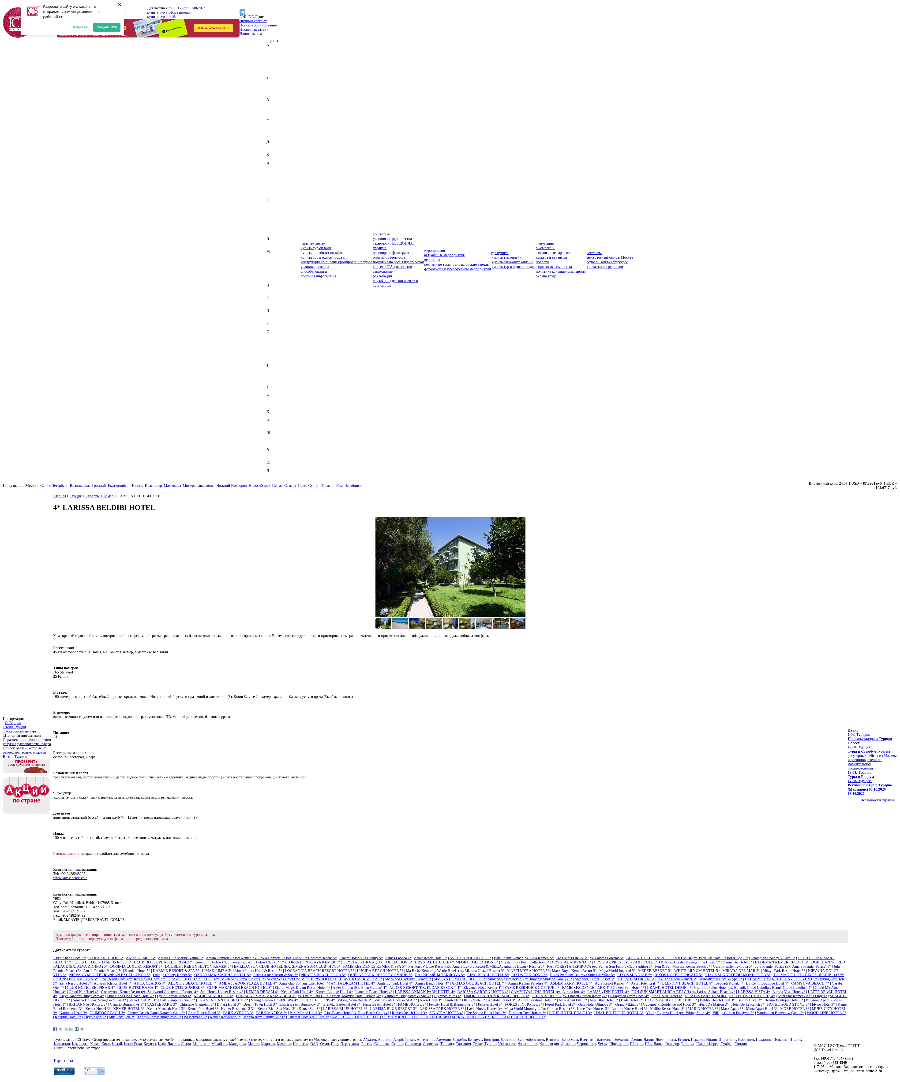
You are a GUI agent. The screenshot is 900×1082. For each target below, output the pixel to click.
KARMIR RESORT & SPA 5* (176, 971)
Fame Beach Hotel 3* (379, 1004)
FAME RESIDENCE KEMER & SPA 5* (374, 966)
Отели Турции (14, 727)
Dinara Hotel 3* (229, 1004)
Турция (272, 382)
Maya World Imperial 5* (617, 971)
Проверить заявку (254, 29)
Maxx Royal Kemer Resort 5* (574, 971)
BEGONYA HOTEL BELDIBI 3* (671, 1000)
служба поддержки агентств (395, 281)
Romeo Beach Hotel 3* (409, 1013)
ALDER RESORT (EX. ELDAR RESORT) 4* (425, 987)
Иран (270, 184)
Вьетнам (273, 117)
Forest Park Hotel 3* (560, 1004)
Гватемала (274, 125)
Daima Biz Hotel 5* (737, 962)
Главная (59, 496)
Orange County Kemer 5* (172, 975)
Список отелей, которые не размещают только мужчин (24, 750)
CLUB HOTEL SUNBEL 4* (183, 987)
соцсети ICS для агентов (392, 267)
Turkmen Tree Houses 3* (527, 1013)
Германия (274, 129)
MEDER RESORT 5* (655, 971)
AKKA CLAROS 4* (150, 983)
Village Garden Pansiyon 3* (733, 1013)
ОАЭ (270, 302)
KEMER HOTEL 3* (129, 1009)
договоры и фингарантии (393, 253)
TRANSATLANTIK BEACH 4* (223, 1000)
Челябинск (353, 485)
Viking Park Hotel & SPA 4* (395, 1000)
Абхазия (272, 49)
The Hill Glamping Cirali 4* (174, 1000)
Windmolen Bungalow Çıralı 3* (780, 1013)
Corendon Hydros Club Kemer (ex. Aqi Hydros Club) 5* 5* (239, 962)
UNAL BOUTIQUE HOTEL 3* (619, 1013)
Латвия (272, 243)
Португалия (275, 319)
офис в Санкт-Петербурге (607, 262)
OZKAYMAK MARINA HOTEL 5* (222, 975)
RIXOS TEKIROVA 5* (529, 975)
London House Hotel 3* (629, 1009)
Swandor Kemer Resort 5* (595, 979)
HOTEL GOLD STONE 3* (788, 1004)
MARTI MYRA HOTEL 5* (528, 971)
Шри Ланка (654, 1044)
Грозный (99, 485)
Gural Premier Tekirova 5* (733, 966)
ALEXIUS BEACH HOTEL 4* (192, 983)
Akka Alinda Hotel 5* (69, 958)
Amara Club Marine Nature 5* (180, 958)
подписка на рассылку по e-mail (398, 262)
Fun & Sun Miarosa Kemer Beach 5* (682, 966)
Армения (273, 74)
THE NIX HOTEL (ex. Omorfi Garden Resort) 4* (569, 996)
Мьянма (272, 281)
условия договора (315, 267)
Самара (290, 485)
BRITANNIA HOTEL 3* (88, 1004)
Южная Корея (277, 466)
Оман (270, 306)
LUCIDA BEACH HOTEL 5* (380, 971)
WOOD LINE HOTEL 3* (826, 1013)
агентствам (381, 234)
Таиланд (273, 370)
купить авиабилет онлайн (321, 253)
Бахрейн (273, 83)
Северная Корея (279, 340)
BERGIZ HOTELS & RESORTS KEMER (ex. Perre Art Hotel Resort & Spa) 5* (687, 958)
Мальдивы (274, 264)
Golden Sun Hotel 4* (628, 987)
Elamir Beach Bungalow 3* (300, 1004)
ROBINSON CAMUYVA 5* (75, 979)
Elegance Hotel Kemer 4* (483, 987)
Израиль (273, 167)
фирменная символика (554, 267)
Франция (273, 407)
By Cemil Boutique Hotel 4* (767, 983)
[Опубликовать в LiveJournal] (60, 1029)
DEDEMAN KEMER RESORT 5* (782, 962)
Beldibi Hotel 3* (749, 1000)
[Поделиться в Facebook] (55, 1029)
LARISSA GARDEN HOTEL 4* (483, 992)
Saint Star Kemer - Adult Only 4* (802, 996)
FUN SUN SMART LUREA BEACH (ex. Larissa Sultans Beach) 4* (683, 992)
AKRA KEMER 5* (141, 958)
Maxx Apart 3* (732, 1009)
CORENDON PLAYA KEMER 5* (313, 962)
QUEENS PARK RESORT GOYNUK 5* (380, 975)
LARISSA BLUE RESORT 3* (393, 1009)
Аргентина (275, 70)
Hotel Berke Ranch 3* (748, 1004)
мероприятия (434, 251)
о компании (545, 243)
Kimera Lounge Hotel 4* (334, 992)
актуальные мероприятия (444, 255)
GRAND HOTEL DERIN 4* (669, 987)
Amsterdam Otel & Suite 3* (464, 1000)
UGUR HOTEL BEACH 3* (570, 1013)
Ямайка (272, 475)
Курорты (93, 496)
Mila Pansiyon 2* (122, 1017)
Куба (270, 230)
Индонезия (275, 176)
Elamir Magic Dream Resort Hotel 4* (302, 987)
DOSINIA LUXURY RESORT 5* (136, 966)
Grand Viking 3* (627, 1004)
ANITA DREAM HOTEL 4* (353, 983)
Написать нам (251, 34)
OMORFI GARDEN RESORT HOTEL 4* (496, 996)
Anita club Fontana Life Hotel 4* (303, 983)
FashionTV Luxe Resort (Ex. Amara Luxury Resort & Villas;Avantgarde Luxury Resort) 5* (476, 966)
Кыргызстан (276, 235)
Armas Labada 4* (398, 958)
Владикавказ (80, 485)
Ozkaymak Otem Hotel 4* (629, 996)
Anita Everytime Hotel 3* (537, 1000)
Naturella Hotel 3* (73, 1013)
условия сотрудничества (392, 239)
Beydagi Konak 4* (729, 983)
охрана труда (546, 276)
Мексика (273, 277)
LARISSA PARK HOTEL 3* (442, 1009)
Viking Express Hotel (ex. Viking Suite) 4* (678, 1013)
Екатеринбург (119, 485)
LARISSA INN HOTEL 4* (608, 992)
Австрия (273, 53)
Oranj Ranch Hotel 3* (204, 1013)
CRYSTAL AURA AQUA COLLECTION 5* (377, 962)
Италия (272, 197)
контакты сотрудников (605, 267)
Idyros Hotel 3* (823, 1004)
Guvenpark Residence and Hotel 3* (669, 1004)
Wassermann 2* (195, 1017)
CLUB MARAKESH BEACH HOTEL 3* (239, 987)
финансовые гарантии (553, 253)
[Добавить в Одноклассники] (66, 1029)
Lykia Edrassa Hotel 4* (174, 996)
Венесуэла (274, 112)
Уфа (339, 485)
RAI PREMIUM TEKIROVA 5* (440, 975)
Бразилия (273, 95)
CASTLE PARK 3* (162, 1004)
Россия (272, 327)
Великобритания (279, 104)
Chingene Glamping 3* (197, 1004)
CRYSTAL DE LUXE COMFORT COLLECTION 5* (456, 962)
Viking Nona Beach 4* (355, 1000)
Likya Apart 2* (95, 1017)
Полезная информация (23, 735)
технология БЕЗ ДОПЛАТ (394, 243)
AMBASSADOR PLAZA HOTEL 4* (248, 983)
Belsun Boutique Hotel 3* (784, 1000)
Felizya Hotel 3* (490, 1004)
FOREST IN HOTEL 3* (523, 1004)
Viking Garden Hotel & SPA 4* (274, 1000)
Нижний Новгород (231, 485)
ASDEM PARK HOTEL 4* (571, 983)
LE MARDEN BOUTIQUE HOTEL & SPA (416, 1017)
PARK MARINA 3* (271, 1013)
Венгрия (273, 108)
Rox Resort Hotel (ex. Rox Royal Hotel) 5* (132, 979)
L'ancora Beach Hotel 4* (373, 992)
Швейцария (275, 437)
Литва (271, 247)
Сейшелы (274, 348)
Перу (270, 315)
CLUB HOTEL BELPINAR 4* (91, 987)
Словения (274, 361)
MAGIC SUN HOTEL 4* (213, 996)
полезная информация (318, 276)
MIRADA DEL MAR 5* (741, 971)
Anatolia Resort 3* (502, 1000)
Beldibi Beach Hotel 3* (717, 1000)
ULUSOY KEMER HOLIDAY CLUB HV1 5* (781, 979)
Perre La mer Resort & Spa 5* (275, 975)
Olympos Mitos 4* (447, 996)
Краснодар (153, 485)
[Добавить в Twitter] (71, 1029)
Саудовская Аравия (281, 336)
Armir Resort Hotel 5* (430, 958)
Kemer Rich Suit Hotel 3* (276, 1009)
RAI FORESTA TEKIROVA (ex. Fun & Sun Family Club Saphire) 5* (599, 966)
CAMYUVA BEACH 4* (810, 983)
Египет (272, 159)
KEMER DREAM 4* (262, 992)
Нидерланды (276, 289)
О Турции (13, 723)
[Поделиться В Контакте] (77, 1029)
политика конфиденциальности (561, 271)
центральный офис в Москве (610, 257)
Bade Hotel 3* (631, 1000)
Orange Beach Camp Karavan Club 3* (156, 1013)
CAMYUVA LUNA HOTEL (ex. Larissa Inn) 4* (548, 992)
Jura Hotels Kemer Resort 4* (221, 992)
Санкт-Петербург (54, 485)
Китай (271, 222)
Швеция (273, 441)
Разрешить (107, 27)
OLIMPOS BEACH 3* (107, 1013)
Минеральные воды (198, 485)
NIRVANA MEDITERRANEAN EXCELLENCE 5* (109, 975)
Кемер (108, 496)
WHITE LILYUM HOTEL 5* (697, 971)
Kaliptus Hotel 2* (68, 1017)
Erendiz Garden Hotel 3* (341, 1004)
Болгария (273, 91)
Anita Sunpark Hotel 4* (395, 983)
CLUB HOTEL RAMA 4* (137, 987)
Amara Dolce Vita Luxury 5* (361, 958)
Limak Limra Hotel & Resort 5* (258, 971)
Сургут (314, 485)
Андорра (273, 66)
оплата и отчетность (389, 257)
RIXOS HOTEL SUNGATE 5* (679, 975)
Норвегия (274, 294)
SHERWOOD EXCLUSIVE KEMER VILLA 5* (344, 979)
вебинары (432, 260)
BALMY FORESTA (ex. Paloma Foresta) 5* (590, 958)
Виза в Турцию (15, 757)
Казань (137, 485)
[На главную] (18, 36)
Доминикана (276, 150)
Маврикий (274, 256)
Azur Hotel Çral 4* (645, 983)
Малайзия (274, 260)
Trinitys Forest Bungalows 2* (159, 1017)
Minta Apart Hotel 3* (762, 1009)
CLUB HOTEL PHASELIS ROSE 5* (102, 962)
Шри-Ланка (275, 445)
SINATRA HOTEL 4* (446, 1013)
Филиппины (276, 399)
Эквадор (273, 454)
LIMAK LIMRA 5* (217, 971)
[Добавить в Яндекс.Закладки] (82, 1029)
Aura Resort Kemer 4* (612, 983)
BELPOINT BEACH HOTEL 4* (687, 983)
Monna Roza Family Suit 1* (264, 1017)
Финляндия (275, 403)
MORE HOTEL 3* (794, 1009)
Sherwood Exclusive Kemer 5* (408, 979)
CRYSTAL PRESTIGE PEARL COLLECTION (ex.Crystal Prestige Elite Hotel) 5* (657, 962)
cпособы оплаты (314, 271)
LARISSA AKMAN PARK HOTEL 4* (425, 992)
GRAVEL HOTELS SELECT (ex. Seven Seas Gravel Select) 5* (216, 979)
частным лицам (312, 243)
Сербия (272, 353)
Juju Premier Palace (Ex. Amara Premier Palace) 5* (793, 966)
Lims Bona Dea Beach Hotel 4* (130, 996)
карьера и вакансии (551, 257)
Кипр (270, 218)
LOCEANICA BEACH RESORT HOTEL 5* (319, 971)
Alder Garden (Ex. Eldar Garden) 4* (360, 987)
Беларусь (273, 87)
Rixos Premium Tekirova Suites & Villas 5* (582, 975)
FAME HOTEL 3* (412, 1004)
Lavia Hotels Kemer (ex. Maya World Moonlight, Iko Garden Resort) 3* (520, 1009)
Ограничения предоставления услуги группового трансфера (27, 742)
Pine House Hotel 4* (667, 996)
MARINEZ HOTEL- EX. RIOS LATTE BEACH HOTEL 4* (498, 1017)
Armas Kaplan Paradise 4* (528, 983)
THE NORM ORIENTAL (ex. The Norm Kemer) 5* (657, 979)
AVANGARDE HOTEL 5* (470, 958)
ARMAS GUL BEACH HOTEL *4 (478, 983)
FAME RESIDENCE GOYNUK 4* (532, 987)
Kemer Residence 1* (225, 1017)
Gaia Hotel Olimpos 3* (595, 1004)
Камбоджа (274, 209)
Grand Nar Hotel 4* (83, 992)
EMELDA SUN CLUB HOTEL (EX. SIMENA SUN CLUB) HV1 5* (287, 966)
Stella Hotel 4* (140, 1000)
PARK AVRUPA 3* (238, 1013)
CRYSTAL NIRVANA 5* (571, 962)
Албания (273, 62)
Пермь (277, 485)
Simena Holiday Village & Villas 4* (99, 1000)
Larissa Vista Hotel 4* (788, 992)
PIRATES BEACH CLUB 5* (323, 975)
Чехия (271, 429)
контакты (594, 253)
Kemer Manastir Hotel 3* (166, 1009)
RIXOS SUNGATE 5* (634, 975)
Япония (272, 479)
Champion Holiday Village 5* (773, 958)
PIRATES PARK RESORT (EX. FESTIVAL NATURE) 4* (730, 996)
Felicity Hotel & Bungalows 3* (452, 1004)
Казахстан (274, 205)
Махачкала (172, 485)
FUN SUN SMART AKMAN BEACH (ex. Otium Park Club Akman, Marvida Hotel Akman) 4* (308, 996)
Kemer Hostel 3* (98, 1009)
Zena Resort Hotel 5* (75, 983)
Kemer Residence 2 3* (238, 1009)
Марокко (273, 273)
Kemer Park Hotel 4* (297, 992)
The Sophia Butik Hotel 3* (486, 1013)
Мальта (272, 268)
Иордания (274, 180)
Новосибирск (259, 485)
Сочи (302, 485)
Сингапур (274, 357)
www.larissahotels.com (70, 878)
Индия (271, 171)
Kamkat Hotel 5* (137, 971)
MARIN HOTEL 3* (703, 1009)
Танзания (273, 374)
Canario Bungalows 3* (127, 1004)
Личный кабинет (253, 21)
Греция (272, 133)
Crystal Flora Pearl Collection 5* (525, 962)
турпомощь (382, 285)
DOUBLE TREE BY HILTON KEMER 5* (198, 966)
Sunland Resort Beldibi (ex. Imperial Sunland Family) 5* (530, 979)
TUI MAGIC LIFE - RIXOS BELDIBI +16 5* (808, 975)
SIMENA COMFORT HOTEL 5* (459, 979)
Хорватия (274, 416)
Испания (273, 192)
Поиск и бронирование (258, 25)
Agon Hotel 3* (431, 1000)
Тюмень (328, 485)
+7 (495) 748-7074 (191, 8)
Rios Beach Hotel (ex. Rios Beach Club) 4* (356, 1013)
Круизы (150, 1044)
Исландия (274, 188)
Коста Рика (275, 226)
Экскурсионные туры (20, 731)
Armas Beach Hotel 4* (432, 983)
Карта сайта (63, 1061)
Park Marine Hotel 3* (306, 1013)
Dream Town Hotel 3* (260, 1004)
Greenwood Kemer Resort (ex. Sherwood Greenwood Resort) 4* (149, 992)
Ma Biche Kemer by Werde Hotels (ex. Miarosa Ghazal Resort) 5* (455, 971)
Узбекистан (275, 391)
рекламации (382, 276)
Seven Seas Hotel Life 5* (286, 979)
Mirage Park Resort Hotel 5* (784, 971)
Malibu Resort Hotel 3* (667, 1009)
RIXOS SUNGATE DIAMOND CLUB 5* (738, 975)
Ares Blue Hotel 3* (603, 1000)
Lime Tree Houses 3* (593, 1009)
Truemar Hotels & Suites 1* (308, 1017)
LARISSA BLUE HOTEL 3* (345, 1009)
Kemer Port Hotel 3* (203, 1009)
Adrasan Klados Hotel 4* (112, 983)
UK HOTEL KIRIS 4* (317, 1000)
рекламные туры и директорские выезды (457, 264)
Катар (271, 214)
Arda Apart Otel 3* (573, 1000)
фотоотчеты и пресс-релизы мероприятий (457, 269)
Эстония (273, 458)
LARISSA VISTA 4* (754, 992)
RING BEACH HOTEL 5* (488, 975)
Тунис (271, 378)
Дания (271, 146)
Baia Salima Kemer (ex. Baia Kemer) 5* (524, 958)
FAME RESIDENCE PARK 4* (586, 987)
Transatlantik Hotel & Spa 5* (720, 979)
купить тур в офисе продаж (169, 12)
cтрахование (383, 271)
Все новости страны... (878, 800)
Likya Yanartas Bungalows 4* (82, 996)
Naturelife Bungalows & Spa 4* (407, 996)
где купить (499, 253)
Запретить (81, 27)
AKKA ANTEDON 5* (106, 958)
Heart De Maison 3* (713, 1004)
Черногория (275, 424)
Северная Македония (283, 344)
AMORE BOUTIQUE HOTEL (355, 1017)
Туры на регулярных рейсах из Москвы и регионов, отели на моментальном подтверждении (872, 757)
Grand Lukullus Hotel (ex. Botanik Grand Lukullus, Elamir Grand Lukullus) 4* (753, 987)
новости (542, 262)
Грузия (271, 138)
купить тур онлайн (162, 17)
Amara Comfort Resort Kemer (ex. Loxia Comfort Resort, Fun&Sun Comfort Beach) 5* (271, 958)
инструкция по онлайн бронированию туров (336, 262)
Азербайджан (277, 57)
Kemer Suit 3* (309, 1009)
